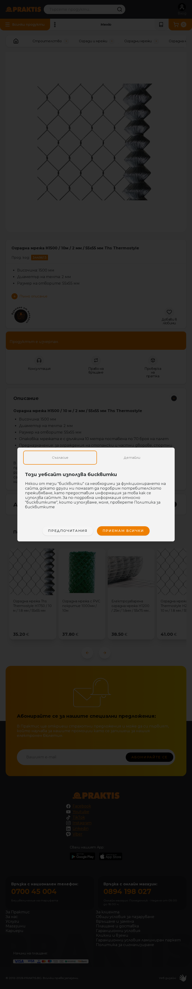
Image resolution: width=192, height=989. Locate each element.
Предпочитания (67, 531)
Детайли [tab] (132, 458)
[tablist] (96, 457)
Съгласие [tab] (60, 458)
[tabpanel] (96, 493)
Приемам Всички (123, 531)
